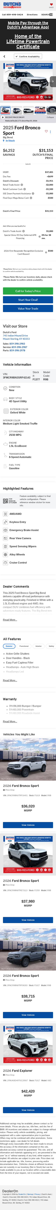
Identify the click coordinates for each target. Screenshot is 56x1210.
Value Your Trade (28, 308)
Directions (32, 14)
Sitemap (30, 1194)
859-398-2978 (17, 350)
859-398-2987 (19, 347)
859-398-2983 (17, 343)
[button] (12, 15)
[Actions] (50, 131)
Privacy (37, 1194)
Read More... (10, 620)
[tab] (9, 646)
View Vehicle (28, 825)
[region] (28, 220)
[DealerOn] (10, 1191)
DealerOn (22, 1194)
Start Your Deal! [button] (28, 299)
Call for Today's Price (28, 291)
